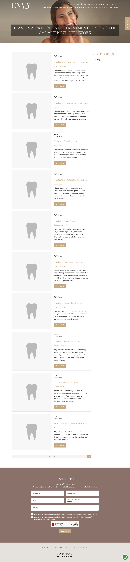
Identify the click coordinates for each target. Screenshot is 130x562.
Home (44, 8)
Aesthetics (89, 8)
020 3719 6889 (74, 4)
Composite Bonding (59, 8)
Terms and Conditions (71, 547)
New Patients (71, 8)
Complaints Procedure (83, 547)
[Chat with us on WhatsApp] (125, 557)
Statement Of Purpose (60, 547)
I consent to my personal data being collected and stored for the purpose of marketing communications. (63, 518)
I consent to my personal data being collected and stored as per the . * (66, 514)
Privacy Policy (91, 514)
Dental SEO (67, 554)
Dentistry (80, 8)
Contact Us (114, 8)
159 (55, 456)
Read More (60, 86)
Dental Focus (67, 556)
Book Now (127, 24)
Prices (106, 8)
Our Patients (98, 8)
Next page (89, 457)
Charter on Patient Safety (48, 547)
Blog (98, 60)
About (49, 8)
